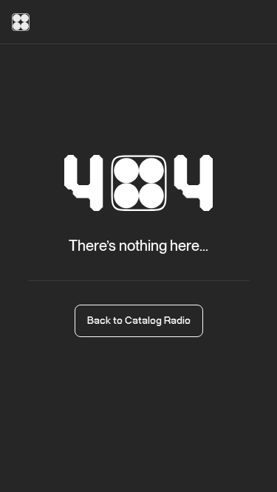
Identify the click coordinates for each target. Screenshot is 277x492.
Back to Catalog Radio (139, 321)
